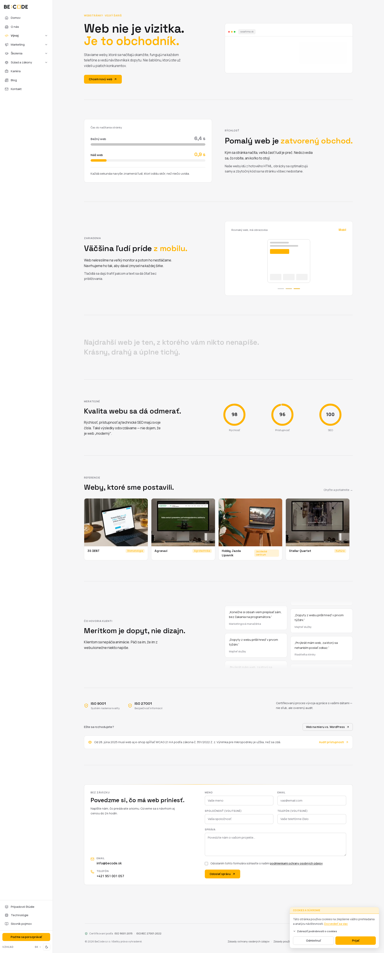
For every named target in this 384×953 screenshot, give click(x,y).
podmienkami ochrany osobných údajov (296, 863)
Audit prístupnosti (331, 742)
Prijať (355, 940)
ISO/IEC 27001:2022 (148, 933)
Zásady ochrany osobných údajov (249, 941)
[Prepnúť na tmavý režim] (46, 947)
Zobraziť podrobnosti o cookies (317, 931)
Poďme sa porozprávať (26, 937)
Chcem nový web (100, 79)
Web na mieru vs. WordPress (325, 727)
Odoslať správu (220, 874)
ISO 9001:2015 (124, 933)
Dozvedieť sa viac (336, 924)
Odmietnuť (313, 940)
